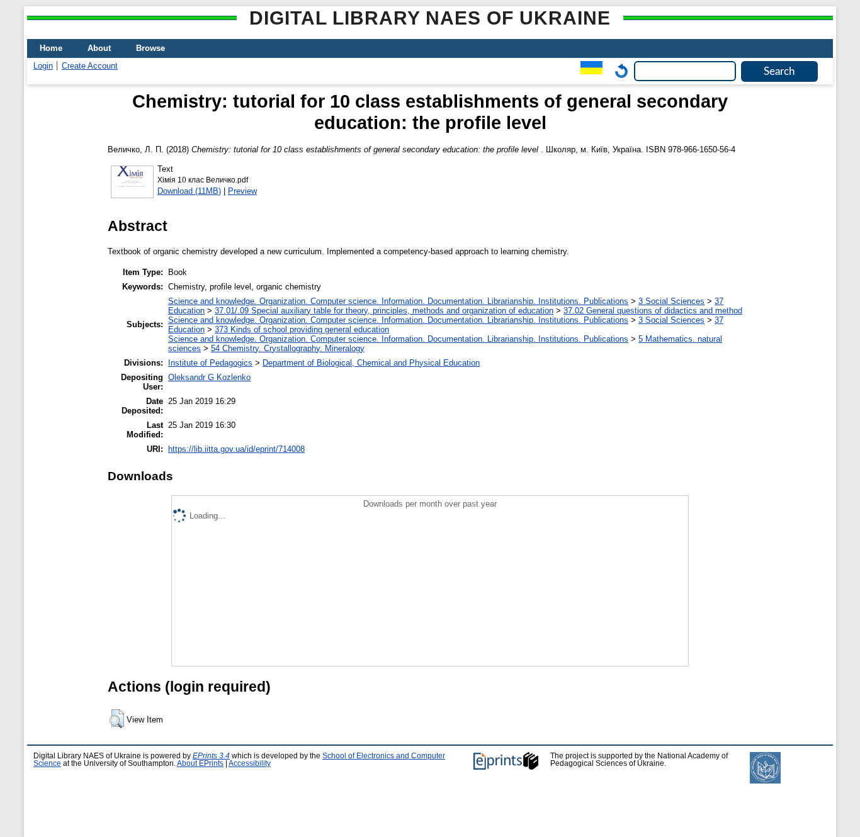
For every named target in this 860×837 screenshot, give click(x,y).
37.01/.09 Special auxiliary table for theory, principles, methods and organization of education (384, 310)
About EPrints (200, 763)
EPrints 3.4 (211, 756)
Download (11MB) (189, 191)
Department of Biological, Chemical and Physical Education (371, 363)
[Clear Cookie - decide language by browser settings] (618, 71)
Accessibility (250, 763)
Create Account (90, 65)
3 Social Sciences (671, 301)
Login (43, 65)
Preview (242, 191)
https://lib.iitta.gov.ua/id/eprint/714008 (236, 449)
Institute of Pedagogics (210, 363)
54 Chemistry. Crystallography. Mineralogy (288, 348)
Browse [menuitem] (150, 48)
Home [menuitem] (51, 48)
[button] (117, 718)
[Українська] (588, 71)
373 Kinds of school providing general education (302, 329)
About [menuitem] (99, 48)
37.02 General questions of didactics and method (652, 310)
